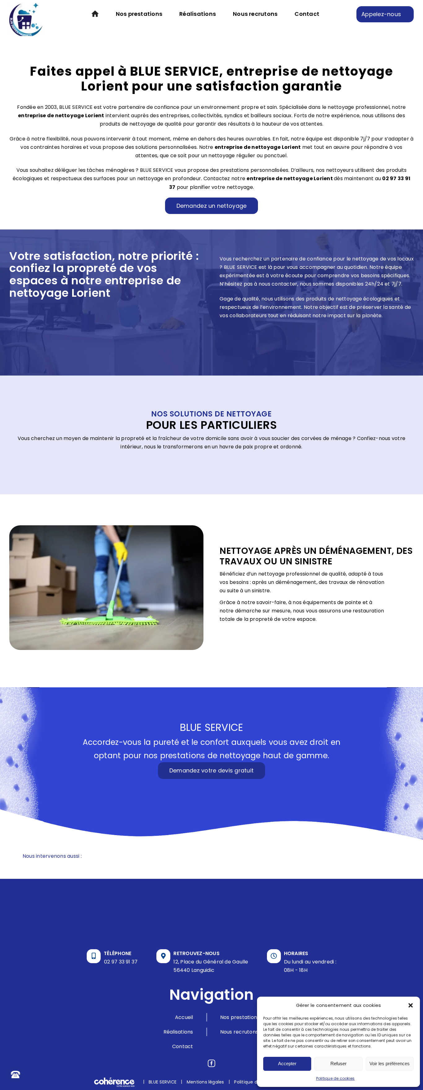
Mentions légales (205, 1082)
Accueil (184, 1017)
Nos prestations (240, 1017)
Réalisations (178, 1031)
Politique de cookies (335, 1078)
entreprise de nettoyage (248, 147)
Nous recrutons (239, 1031)
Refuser (338, 1063)
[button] (411, 1005)
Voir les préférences (389, 1063)
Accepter (287, 1063)
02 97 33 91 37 (120, 961)
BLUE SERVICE (163, 1082)
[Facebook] (211, 1063)
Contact (182, 1046)
